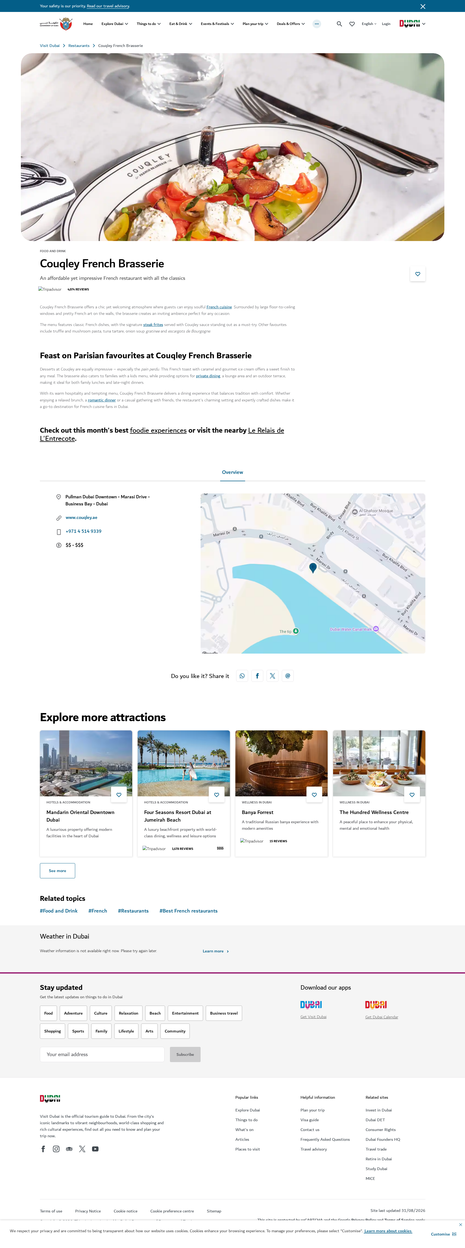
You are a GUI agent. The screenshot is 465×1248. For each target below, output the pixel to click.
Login (386, 24)
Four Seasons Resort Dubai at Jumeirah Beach (177, 816)
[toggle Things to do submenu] (159, 24)
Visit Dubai (50, 45)
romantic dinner (102, 400)
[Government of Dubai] (56, 23)
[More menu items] (316, 24)
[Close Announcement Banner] (422, 6)
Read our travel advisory (108, 5)
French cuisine (219, 307)
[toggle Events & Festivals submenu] (232, 24)
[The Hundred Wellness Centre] (379, 763)
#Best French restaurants (189, 911)
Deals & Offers (288, 24)
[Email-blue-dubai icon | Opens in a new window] (288, 676)
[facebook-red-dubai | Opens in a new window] (257, 676)
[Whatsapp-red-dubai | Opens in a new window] (242, 676)
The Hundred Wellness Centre (374, 812)
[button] (443, 1234)
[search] (339, 24)
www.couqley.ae (81, 517)
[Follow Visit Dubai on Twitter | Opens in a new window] (82, 1149)
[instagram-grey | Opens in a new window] (56, 1149)
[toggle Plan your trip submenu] (266, 24)
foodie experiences (158, 430)
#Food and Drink (59, 911)
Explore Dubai (112, 24)
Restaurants (79, 45)
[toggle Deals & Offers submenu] (303, 24)
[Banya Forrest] (281, 763)
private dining (208, 375)
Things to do (146, 24)
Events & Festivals (215, 24)
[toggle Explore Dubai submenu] (126, 24)
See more (57, 870)
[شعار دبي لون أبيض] (51, 1099)
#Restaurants (133, 911)
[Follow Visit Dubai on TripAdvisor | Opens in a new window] (69, 1149)
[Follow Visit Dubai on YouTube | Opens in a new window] (95, 1149)
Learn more (213, 951)
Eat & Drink (178, 24)
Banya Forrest (257, 812)
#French (97, 911)
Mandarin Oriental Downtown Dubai (80, 816)
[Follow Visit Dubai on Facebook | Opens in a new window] (43, 1149)
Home (88, 24)
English (367, 24)
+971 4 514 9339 (84, 531)
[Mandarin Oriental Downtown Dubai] (86, 763)
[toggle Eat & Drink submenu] (190, 24)
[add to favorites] (417, 273)
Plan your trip (253, 24)
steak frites (153, 324)
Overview (232, 472)
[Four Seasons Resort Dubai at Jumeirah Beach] (184, 763)
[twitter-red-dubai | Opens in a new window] (273, 676)
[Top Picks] (352, 24)
